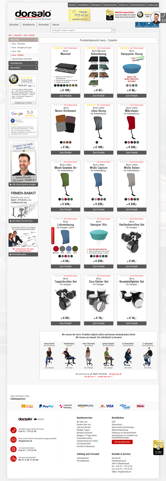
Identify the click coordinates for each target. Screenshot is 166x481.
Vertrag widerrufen (122, 442)
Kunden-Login (153, 5)
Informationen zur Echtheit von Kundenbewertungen (125, 436)
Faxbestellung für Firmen (87, 441)
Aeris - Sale (16, 51)
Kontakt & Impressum (138, 5)
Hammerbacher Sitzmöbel (22, 59)
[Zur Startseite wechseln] (33, 14)
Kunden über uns (84, 424)
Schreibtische (28, 24)
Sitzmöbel (13, 24)
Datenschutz (117, 424)
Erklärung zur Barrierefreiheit (124, 432)
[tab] (92, 417)
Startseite (72, 5)
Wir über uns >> (90, 376)
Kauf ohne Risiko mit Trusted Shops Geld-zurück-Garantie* (125, 16)
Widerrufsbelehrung (120, 430)
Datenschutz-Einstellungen (123, 427)
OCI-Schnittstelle (84, 443)
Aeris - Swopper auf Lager (22, 47)
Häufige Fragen (83, 430)
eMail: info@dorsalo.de (121, 471)
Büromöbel (44, 24)
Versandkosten (83, 5)
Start (10, 35)
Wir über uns (123, 5)
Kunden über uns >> (105, 376)
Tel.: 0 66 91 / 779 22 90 (122, 466)
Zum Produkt (65, 95)
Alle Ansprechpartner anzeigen (24, 184)
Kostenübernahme (19, 254)
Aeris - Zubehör (29, 35)
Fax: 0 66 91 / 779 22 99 (122, 469)
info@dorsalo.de (115, 374)
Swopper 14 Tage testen (87, 435)
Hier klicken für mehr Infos (22, 221)
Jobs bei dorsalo (84, 427)
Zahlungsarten (96, 5)
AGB (113, 422)
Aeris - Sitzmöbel (18, 44)
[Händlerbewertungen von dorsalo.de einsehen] (23, 90)
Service (56, 24)
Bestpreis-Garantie (110, 5)
